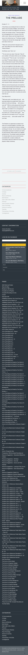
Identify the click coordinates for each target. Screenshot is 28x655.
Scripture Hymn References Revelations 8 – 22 (13, 555)
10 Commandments (6, 190)
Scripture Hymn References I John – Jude (12, 489)
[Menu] (24, 3)
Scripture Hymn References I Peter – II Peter (12, 491)
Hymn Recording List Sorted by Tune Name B (13, 364)
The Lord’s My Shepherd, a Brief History (15, 260)
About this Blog (5, 287)
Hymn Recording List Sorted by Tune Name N (13, 393)
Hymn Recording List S (7, 360)
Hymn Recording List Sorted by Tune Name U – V (13, 412)
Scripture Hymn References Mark (10, 511)
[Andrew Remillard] (11, 3)
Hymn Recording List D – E (8, 339)
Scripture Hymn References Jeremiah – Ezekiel (13, 501)
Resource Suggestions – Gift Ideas (10, 459)
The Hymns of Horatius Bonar (9, 576)
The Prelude (14, 17)
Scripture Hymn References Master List (11, 513)
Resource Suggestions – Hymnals (10, 460)
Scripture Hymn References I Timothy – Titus (12, 493)
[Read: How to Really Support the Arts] (4, 253)
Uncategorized (5, 213)
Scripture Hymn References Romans (11, 557)
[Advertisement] (14, 157)
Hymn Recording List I (7, 347)
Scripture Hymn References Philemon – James (13, 524)
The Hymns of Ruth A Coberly (9, 596)
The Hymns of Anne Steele (8, 561)
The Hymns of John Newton (8, 588)
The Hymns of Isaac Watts (8, 578)
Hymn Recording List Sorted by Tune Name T (12, 410)
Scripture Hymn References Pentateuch (11, 522)
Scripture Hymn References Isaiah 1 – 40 (11, 497)
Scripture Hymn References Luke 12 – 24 (12, 509)
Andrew (19, 171)
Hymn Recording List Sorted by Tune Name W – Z (14, 414)
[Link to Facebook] (25, 653)
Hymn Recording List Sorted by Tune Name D (13, 374)
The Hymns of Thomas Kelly (9, 598)
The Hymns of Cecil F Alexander (9, 567)
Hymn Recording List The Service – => (11, 418)
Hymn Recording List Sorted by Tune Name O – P (14, 395)
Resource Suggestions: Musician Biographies (12, 474)
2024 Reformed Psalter (7, 285)
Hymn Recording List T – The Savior (10, 416)
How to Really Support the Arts (12, 252)
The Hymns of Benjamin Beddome (10, 565)
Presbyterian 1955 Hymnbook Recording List (12, 453)
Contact (4, 294)
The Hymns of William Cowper (9, 600)
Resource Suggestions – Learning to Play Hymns (13, 466)
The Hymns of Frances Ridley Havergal (11, 574)
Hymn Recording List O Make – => (10, 356)
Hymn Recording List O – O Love (10, 354)
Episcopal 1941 (5, 296)
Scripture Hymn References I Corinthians (11, 488)
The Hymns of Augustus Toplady (9, 563)
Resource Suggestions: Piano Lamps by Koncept (13, 476)
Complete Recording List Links (9, 292)
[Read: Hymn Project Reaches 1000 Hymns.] (4, 257)
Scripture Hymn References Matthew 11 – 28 (12, 517)
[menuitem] (20, 3)
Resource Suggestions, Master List (10, 472)
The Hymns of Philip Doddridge (9, 594)
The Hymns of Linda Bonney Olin (10, 590)
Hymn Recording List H (7, 345)
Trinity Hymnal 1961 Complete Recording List (12, 601)
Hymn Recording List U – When (9, 420)
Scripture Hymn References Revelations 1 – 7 (13, 553)
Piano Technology (6, 205)
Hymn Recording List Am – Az (9, 333)
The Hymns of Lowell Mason (9, 592)
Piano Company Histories (8, 203)
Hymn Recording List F (7, 341)
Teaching (4, 209)
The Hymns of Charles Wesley (9, 569)
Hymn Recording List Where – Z (9, 422)
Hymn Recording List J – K (8, 348)
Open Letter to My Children (8, 199)
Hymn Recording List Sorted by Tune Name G (13, 377)
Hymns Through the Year (8, 451)
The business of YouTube (8, 211)
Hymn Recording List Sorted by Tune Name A (13, 362)
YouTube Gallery (6, 603)
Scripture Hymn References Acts (10, 478)
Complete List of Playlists (8, 291)
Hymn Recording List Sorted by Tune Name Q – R (14, 397)
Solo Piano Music (6, 559)
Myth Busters (5, 197)
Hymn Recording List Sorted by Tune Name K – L (13, 383)
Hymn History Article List (8, 329)
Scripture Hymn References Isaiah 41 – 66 (12, 499)
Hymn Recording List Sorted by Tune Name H (13, 379)
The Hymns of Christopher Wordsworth (11, 571)
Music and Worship (14, 15)
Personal (4, 201)
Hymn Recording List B (7, 335)
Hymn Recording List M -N (8, 352)
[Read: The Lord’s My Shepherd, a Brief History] (4, 261)
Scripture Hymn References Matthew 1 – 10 (12, 515)
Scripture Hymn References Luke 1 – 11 (11, 507)
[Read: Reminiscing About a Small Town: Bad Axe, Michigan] (4, 248)
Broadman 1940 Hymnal (7, 289)
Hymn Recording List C (7, 337)
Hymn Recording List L (7, 350)
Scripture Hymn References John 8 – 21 (11, 505)
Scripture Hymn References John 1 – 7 (11, 503)
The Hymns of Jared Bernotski (9, 582)
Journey (4, 194)
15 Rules (4, 192)
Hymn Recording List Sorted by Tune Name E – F (13, 376)
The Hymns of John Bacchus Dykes (10, 586)
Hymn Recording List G (7, 343)
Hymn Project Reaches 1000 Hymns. (14, 256)
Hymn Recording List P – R (8, 358)
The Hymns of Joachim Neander (9, 584)
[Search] (20, 3)
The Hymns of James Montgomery (10, 580)
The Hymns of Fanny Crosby (9, 573)
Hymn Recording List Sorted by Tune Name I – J (13, 381)
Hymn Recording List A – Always (10, 331)
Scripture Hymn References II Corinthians (12, 495)
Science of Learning (6, 207)
